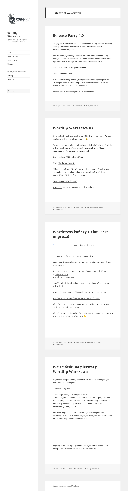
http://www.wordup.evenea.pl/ (83, 448)
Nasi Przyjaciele (13, 60)
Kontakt (10, 64)
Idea (9, 52)
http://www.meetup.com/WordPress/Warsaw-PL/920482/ (76, 298)
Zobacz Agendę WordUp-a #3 (65, 181)
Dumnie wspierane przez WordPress (66, 486)
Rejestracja (57, 91)
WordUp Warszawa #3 (73, 127)
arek (69, 106)
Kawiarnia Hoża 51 (66, 73)
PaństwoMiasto (61, 274)
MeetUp (10, 76)
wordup (101, 207)
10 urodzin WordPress (69, 46)
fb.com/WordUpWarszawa (16, 72)
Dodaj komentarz (92, 106)
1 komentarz (58, 210)
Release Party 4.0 (68, 35)
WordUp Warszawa (13, 34)
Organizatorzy (12, 56)
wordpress (94, 207)
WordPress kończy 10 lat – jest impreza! (80, 234)
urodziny (90, 342)
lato (88, 207)
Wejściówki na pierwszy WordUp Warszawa (75, 369)
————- (10, 68)
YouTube (10, 79)
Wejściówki (78, 106)
